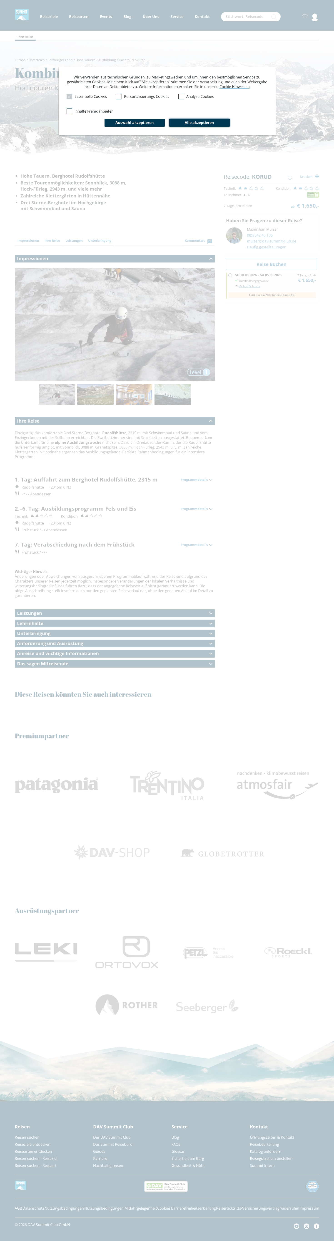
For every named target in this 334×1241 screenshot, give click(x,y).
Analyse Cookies (200, 96)
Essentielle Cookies (91, 96)
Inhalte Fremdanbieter (94, 111)
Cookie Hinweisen (234, 86)
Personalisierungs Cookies (146, 96)
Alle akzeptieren (199, 122)
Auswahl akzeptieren (134, 122)
